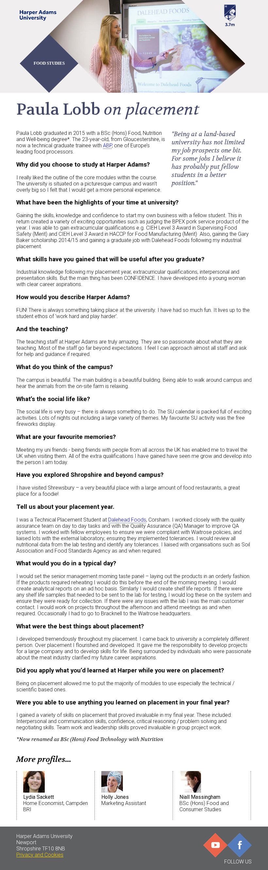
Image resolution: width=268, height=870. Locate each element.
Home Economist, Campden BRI (55, 803)
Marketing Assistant (123, 800)
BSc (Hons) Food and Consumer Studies (204, 803)
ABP (107, 145)
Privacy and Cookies (39, 855)
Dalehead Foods (127, 520)
